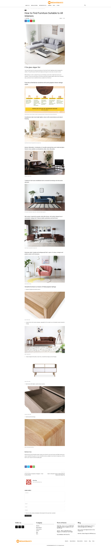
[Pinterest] (31, 21)
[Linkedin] (23, 527)
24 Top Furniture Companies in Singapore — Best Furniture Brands (34, 474)
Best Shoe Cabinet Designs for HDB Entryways (87, 533)
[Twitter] (28, 21)
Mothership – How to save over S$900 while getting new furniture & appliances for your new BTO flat (65, 527)
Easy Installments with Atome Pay (63, 534)
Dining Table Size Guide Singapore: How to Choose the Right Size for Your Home (86, 526)
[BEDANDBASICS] (55, 2)
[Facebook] (26, 21)
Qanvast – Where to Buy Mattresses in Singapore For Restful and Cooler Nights (65, 531)
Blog (28, 8)
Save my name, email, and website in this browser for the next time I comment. (41, 512)
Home (26, 8)
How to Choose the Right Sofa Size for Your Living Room (86, 530)
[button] (85, 5)
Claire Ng (27, 18)
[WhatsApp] (34, 21)
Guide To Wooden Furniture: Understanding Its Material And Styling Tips (56, 474)
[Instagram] (16, 527)
